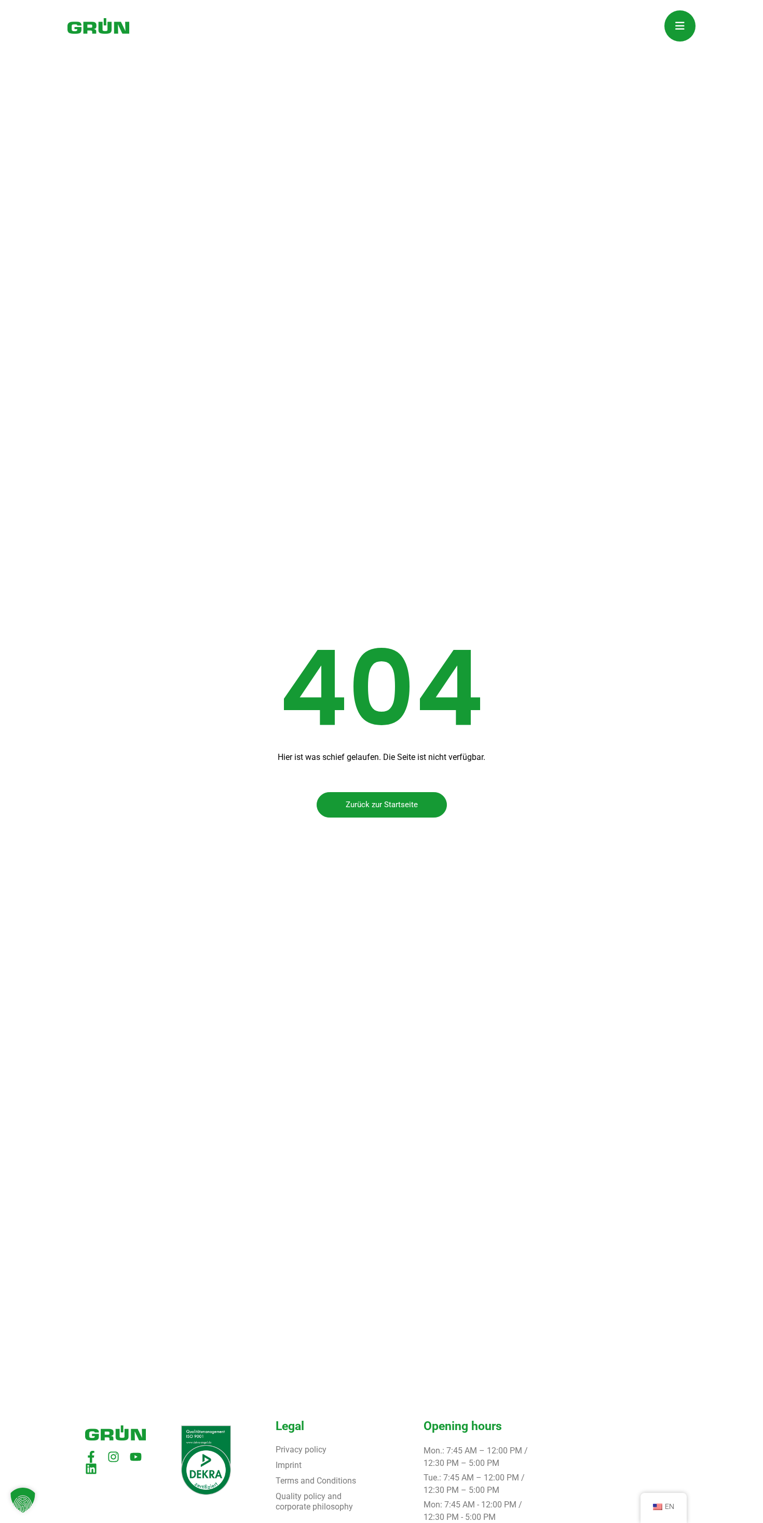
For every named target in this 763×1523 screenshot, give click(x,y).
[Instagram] (113, 1457)
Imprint (289, 1465)
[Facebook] (91, 1457)
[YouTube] (136, 1457)
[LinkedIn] (91, 1469)
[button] (23, 1500)
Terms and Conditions (316, 1481)
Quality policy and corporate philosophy (314, 1501)
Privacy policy (301, 1449)
